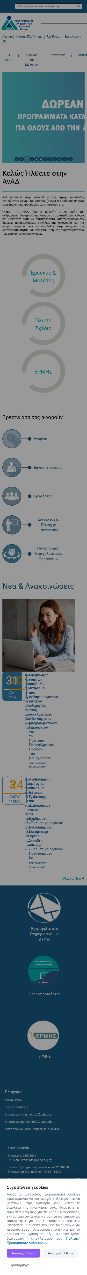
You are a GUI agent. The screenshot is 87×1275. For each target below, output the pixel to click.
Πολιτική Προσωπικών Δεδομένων (43, 1240)
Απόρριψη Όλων (60, 1253)
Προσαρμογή (19, 1265)
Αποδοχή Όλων (23, 1253)
